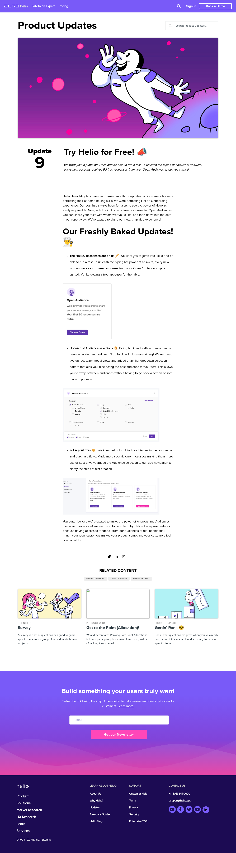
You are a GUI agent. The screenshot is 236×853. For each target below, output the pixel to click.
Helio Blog (96, 821)
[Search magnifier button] (170, 25)
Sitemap (46, 839)
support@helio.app (180, 800)
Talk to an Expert (43, 6)
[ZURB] (11, 6)
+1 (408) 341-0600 (179, 793)
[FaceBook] (181, 810)
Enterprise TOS (138, 821)
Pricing (63, 6)
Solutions (24, 803)
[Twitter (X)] (190, 810)
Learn (21, 824)
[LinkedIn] (205, 810)
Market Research (29, 810)
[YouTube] (198, 810)
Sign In (191, 6)
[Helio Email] (173, 810)
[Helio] (24, 6)
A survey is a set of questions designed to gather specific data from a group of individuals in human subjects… (48, 633)
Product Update (97, 623)
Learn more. (126, 706)
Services (23, 831)
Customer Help (138, 793)
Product (23, 796)
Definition (24, 623)
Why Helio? (96, 800)
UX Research (26, 817)
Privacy (133, 807)
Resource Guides (100, 814)
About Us (95, 793)
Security (134, 814)
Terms (132, 800)
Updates (95, 807)
